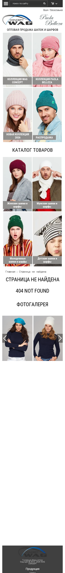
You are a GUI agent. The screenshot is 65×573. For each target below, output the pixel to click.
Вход (45, 10)
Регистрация (56, 10)
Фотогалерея (32, 304)
